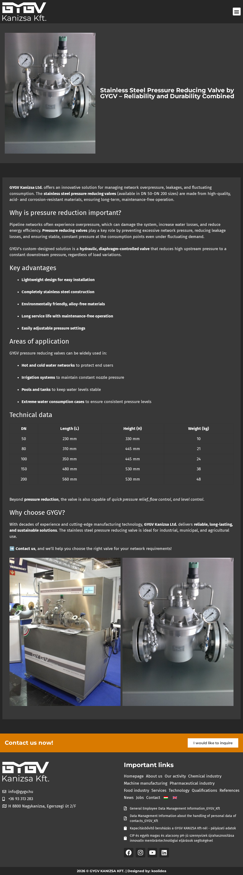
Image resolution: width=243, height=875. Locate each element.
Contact (153, 797)
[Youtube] (152, 852)
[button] (237, 11)
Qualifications (204, 790)
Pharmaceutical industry (192, 783)
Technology (179, 790)
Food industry (136, 790)
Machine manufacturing (145, 783)
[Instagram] (140, 852)
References (229, 790)
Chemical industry (204, 776)
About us (154, 776)
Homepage (134, 776)
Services (158, 790)
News (129, 797)
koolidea (158, 871)
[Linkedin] (164, 852)
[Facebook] (128, 852)
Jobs (140, 797)
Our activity (175, 776)
